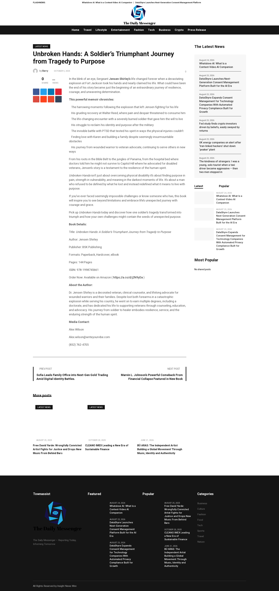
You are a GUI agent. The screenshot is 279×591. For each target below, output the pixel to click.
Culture (201, 509)
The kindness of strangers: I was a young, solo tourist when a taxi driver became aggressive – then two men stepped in (219, 167)
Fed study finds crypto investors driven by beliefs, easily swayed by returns (219, 127)
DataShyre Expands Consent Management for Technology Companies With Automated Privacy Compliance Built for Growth (216, 105)
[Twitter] (43, 92)
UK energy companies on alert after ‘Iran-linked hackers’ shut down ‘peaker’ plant (220, 146)
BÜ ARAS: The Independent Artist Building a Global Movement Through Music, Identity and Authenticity (159, 449)
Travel (200, 536)
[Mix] (51, 99)
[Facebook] (36, 92)
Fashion (201, 514)
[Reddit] (43, 99)
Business (202, 503)
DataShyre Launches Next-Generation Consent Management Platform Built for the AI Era (165, 2)
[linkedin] (51, 92)
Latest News (41, 46)
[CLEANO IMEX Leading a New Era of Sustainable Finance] (109, 419)
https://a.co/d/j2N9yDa (128, 277)
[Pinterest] (58, 92)
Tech (200, 525)
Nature (201, 542)
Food (200, 520)
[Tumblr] (58, 99)
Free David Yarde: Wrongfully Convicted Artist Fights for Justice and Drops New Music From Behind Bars (57, 449)
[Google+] (36, 99)
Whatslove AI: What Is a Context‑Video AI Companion (95, 2)
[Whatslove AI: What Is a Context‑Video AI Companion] (204, 198)
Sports (200, 531)
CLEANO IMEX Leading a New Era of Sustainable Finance (106, 447)
